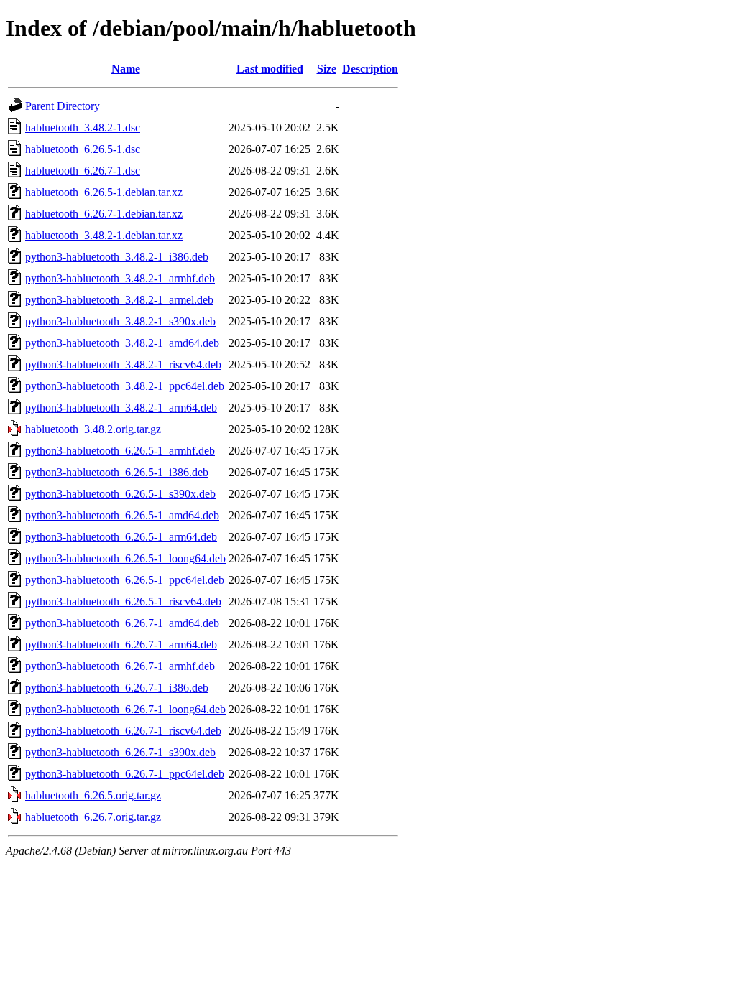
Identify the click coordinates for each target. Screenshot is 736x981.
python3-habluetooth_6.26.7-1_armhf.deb (120, 666)
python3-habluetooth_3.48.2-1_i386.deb (116, 257)
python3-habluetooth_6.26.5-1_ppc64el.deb (124, 580)
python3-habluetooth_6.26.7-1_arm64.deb (121, 644)
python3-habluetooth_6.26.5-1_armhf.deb (120, 451)
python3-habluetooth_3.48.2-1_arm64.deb (121, 407)
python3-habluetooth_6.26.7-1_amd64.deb (122, 623)
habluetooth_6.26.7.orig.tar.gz (93, 817)
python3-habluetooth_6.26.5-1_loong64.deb (125, 558)
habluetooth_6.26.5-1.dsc (82, 149)
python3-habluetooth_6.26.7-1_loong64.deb (125, 709)
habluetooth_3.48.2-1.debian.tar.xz (104, 235)
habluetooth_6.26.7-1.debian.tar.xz (104, 214)
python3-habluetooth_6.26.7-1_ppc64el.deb (124, 774)
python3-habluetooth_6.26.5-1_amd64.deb (122, 515)
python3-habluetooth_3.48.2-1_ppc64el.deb (124, 386)
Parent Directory (62, 106)
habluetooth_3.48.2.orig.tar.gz (93, 429)
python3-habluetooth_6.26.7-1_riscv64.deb (123, 731)
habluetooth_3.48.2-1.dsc (82, 127)
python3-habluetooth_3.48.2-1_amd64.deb (122, 343)
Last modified (269, 68)
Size (326, 68)
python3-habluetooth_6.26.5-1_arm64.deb (121, 537)
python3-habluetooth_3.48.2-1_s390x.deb (120, 321)
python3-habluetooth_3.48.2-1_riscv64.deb (123, 364)
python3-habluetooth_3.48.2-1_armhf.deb (120, 278)
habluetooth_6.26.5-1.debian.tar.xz (104, 192)
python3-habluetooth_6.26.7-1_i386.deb (116, 688)
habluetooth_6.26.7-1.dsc (82, 170)
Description (370, 68)
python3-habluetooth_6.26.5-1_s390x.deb (120, 494)
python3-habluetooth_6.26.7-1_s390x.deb (120, 752)
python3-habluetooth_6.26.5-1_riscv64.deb (123, 601)
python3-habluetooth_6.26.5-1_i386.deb (116, 472)
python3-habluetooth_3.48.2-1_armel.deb (119, 300)
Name (125, 68)
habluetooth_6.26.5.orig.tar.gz (93, 795)
